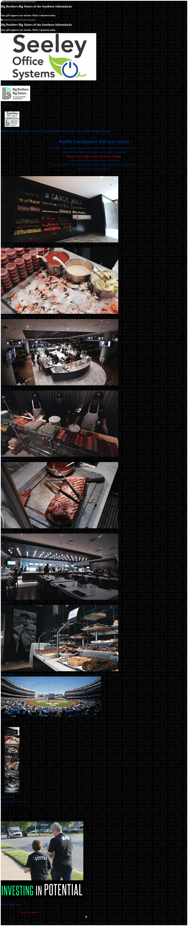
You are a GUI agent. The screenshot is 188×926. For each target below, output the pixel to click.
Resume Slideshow (7, 83)
